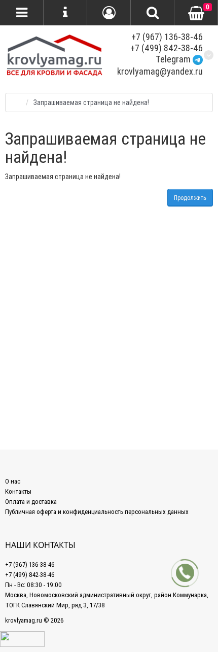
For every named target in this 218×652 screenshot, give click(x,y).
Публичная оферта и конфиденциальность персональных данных (97, 511)
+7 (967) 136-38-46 (167, 37)
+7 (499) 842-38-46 (166, 48)
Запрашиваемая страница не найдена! (91, 102)
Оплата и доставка (31, 501)
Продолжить (190, 197)
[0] (196, 13)
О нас (12, 481)
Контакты (18, 491)
